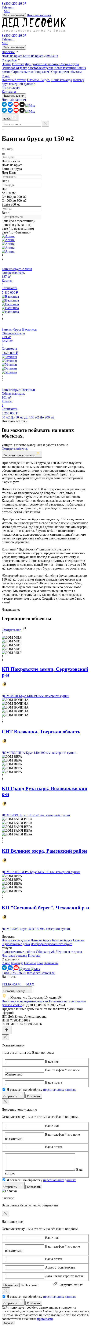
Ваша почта (53, 1082)
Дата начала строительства (64, 1276)
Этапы (6, 64)
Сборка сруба (69, 64)
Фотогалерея (11, 87)
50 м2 (6, 417)
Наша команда (61, 80)
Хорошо (8, 1323)
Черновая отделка (14, 68)
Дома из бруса (12, 56)
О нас (6, 76)
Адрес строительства (60, 1267)
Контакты (9, 91)
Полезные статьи (14, 80)
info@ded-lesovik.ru (41, 973)
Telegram (8, 7)
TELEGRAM (11, 984)
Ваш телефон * (56, 1070)
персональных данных (59, 1089)
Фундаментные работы (42, 64)
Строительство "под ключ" (30, 72)
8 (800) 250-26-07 (14, 3)
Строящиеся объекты (66, 72)
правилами (45, 1319)
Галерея (78, 940)
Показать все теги (15, 421)
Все (5, 181)
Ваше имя (52, 1061)
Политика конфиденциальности (25, 1001)
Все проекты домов (16, 940)
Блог (40, 963)
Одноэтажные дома (16, 944)
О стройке (9, 60)
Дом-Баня (51, 56)
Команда (17, 963)
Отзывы (30, 963)
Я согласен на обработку (41, 1089)
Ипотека (18, 64)
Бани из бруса (33, 56)
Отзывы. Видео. (38, 80)
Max (7, 11)
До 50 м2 (17, 417)
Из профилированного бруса (51, 944)
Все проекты (11, 161)
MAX (30, 984)
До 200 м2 (47, 417)
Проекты (8, 52)
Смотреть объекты (15, 448)
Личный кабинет (39, 15)
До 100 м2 (32, 417)
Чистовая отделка (41, 68)
